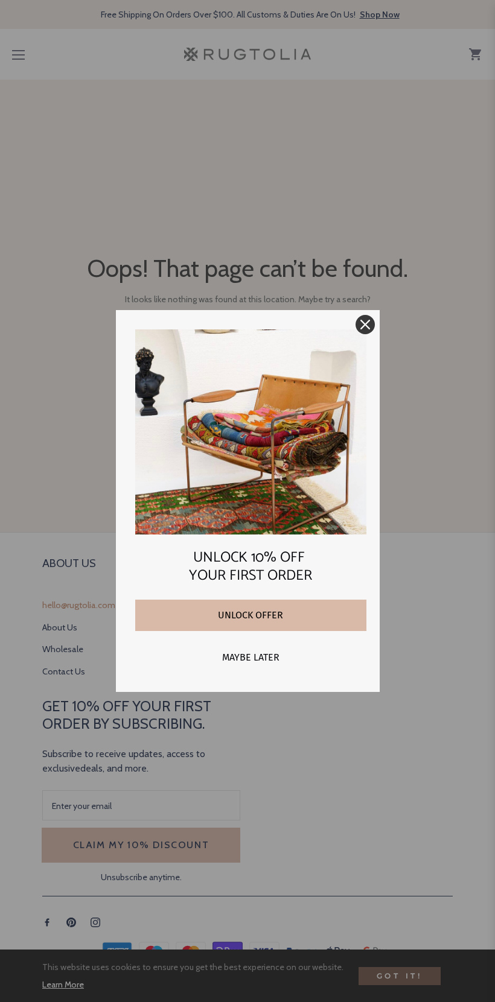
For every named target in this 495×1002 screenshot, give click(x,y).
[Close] (365, 324)
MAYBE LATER (250, 657)
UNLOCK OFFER (250, 615)
